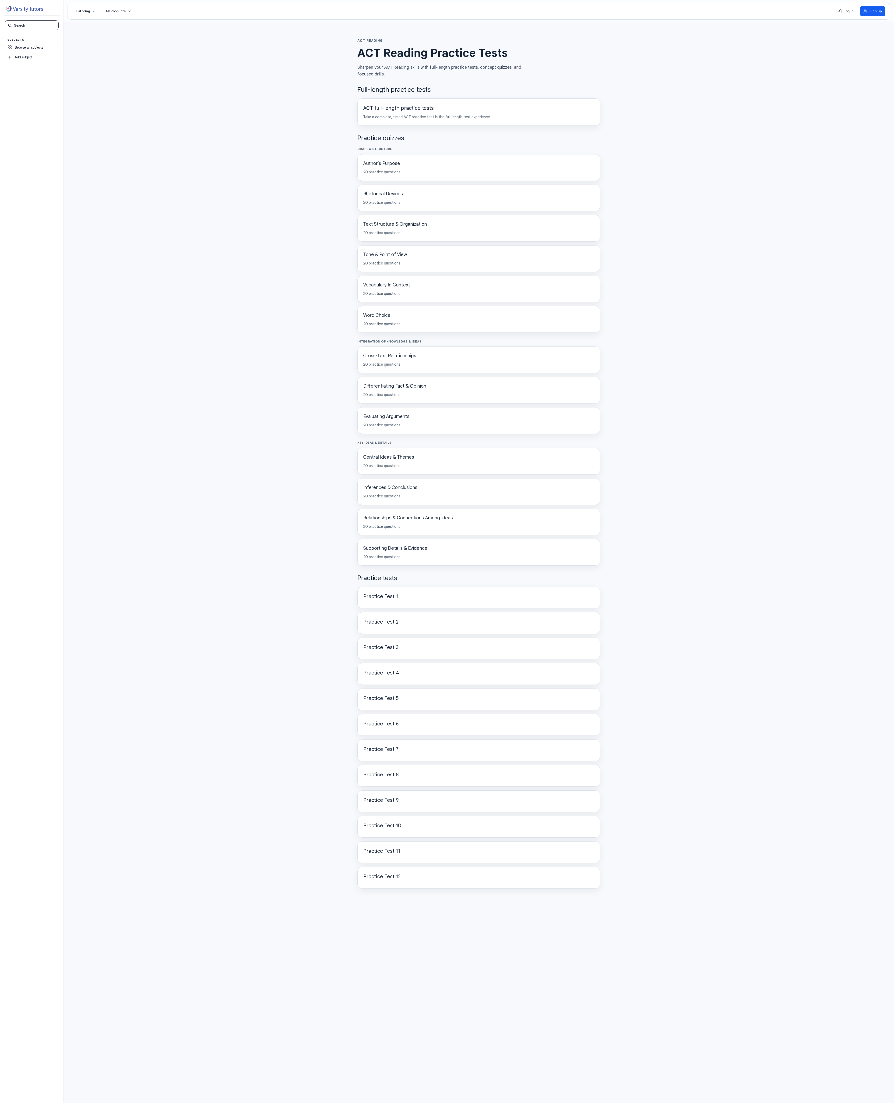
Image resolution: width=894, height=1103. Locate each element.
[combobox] (35, 25)
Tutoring (83, 11)
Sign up (875, 11)
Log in (849, 11)
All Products (116, 11)
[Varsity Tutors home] (24, 9)
